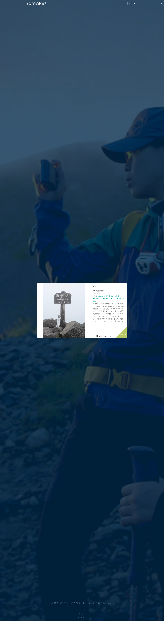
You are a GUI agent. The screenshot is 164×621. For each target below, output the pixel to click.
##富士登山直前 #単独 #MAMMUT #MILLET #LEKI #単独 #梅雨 (108, 298)
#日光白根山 (97, 296)
